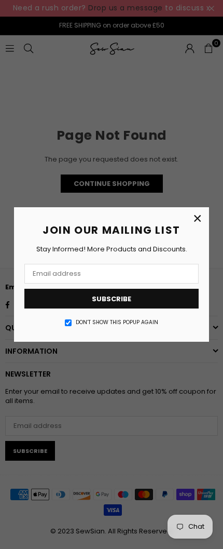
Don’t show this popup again (117, 322)
